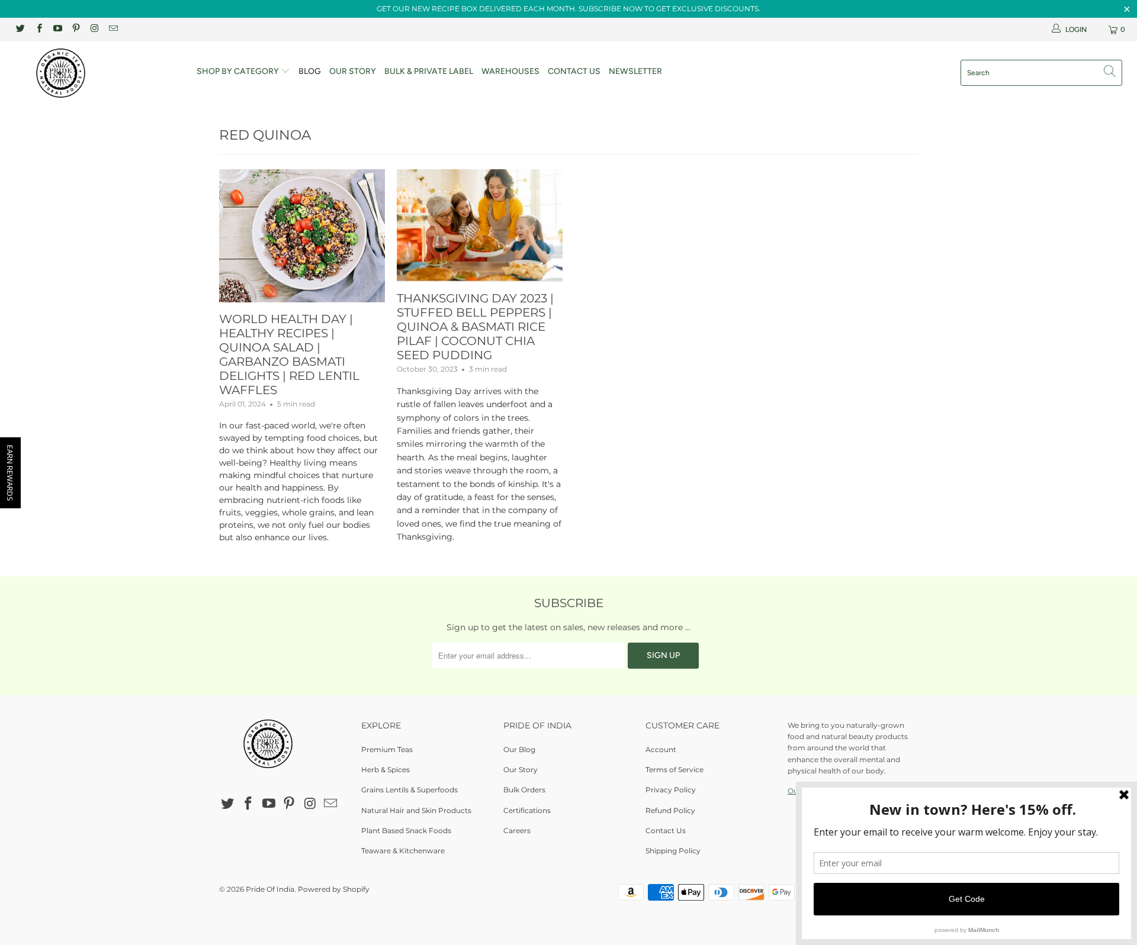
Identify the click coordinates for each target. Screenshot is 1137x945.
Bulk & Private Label (428, 71)
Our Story (352, 71)
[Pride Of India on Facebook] (38, 29)
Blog (309, 71)
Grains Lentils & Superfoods (409, 789)
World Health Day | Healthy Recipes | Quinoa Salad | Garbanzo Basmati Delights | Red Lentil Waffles (289, 354)
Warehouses (510, 71)
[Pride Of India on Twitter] (20, 29)
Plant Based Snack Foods (406, 830)
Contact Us (574, 71)
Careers (517, 830)
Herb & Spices (385, 769)
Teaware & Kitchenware (403, 850)
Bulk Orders (524, 789)
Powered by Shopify (334, 889)
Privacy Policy (670, 789)
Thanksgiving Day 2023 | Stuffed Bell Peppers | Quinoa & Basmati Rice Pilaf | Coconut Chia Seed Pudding (475, 326)
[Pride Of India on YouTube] (57, 29)
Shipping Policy (673, 850)
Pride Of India (270, 889)
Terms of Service (674, 769)
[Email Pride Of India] (112, 29)
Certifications (527, 810)
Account (660, 749)
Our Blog (519, 749)
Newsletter (635, 71)
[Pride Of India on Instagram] (94, 29)
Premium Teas (387, 749)
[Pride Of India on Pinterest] (75, 29)
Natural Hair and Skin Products (416, 810)
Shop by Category (239, 71)
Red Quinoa (265, 135)
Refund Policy (670, 810)
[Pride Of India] (97, 73)
